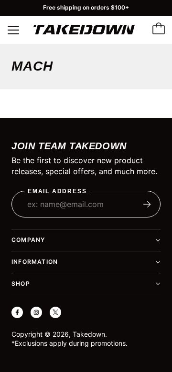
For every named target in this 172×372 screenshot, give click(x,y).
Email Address (57, 191)
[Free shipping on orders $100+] (86, 8)
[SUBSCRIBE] (147, 204)
